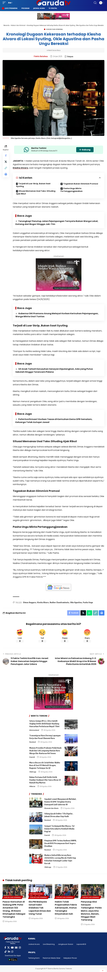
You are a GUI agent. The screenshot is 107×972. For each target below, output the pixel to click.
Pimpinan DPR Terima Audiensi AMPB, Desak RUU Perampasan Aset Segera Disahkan (60, 843)
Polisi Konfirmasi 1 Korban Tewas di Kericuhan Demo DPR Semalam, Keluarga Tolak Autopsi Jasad (53, 421)
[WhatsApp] (12, 951)
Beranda (6, 25)
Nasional (32, 742)
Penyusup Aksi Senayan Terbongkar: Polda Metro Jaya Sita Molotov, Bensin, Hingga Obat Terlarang (91, 910)
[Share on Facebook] (6, 155)
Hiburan (32, 786)
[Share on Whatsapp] (89, 612)
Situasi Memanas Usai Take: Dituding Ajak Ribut (35, 192)
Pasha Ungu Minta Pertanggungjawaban (72, 189)
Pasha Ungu (88, 602)
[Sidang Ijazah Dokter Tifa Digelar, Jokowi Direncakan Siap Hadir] (35, 817)
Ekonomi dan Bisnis (51, 808)
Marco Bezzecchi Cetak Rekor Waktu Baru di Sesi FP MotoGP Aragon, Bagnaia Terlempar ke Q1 (44, 765)
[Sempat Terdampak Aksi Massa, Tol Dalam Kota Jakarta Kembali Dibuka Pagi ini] (35, 829)
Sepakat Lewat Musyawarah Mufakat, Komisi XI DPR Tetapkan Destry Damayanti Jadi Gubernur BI (60, 802)
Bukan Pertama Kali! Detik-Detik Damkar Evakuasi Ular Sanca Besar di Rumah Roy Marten (45, 780)
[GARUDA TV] (53, 2)
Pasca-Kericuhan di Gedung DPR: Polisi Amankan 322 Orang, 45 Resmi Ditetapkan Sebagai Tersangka (14, 909)
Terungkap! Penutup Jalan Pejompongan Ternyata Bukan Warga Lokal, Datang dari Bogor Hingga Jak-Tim (56, 223)
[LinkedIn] (9, 951)
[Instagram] (20, 948)
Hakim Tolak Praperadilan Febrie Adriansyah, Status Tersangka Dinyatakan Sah (66, 907)
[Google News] (16, 948)
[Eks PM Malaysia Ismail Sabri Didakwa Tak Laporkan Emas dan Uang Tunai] (40, 891)
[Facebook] (5, 948)
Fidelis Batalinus (41, 56)
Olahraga (32, 772)
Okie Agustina (76, 602)
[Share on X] (6, 162)
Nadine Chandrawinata (59, 602)
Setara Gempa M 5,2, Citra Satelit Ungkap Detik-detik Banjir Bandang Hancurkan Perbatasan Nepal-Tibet (44, 723)
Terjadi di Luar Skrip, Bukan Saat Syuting (33, 185)
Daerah (32, 757)
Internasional (34, 730)
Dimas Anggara (29, 602)
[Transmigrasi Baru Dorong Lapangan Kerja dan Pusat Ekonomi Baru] (71, 739)
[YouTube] (12, 948)
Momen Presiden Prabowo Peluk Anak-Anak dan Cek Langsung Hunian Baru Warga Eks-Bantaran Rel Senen (45, 750)
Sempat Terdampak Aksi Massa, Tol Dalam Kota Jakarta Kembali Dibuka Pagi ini (59, 829)
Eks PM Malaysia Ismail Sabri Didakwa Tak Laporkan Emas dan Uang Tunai (40, 907)
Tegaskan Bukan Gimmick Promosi (80, 183)
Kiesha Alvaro (20, 167)
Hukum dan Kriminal (18, 25)
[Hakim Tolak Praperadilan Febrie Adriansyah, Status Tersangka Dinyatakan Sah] (66, 891)
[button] (5, 2)
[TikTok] (5, 951)
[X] (8, 948)
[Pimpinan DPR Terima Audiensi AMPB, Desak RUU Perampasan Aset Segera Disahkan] (35, 844)
